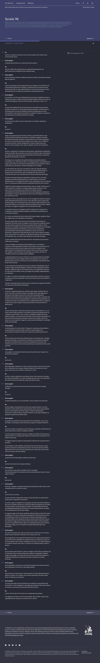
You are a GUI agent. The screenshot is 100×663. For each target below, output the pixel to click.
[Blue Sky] (12, 645)
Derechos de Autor (86, 652)
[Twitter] (16, 645)
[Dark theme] (83, 3)
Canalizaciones (20, 3)
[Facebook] (6, 645)
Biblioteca (31, 3)
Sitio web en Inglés (89, 7)
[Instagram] (9, 645)
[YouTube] (19, 645)
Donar (77, 3)
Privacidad (84, 651)
